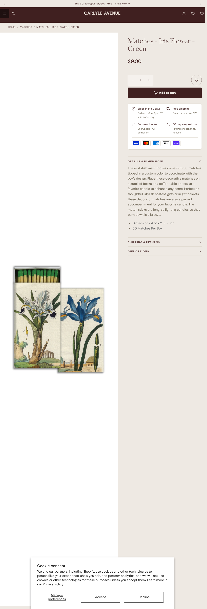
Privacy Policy (53, 584)
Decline (144, 597)
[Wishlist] (192, 13)
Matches (26, 27)
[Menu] (4, 13)
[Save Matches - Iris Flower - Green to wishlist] (196, 80)
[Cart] (201, 13)
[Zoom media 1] (61, 321)
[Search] (13, 13)
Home (12, 27)
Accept (100, 597)
